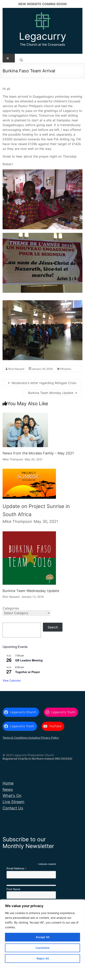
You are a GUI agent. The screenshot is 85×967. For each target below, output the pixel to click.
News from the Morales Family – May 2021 (38, 453)
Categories (11, 608)
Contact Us (13, 808)
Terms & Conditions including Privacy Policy (31, 737)
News (8, 789)
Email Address (17, 868)
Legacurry (42, 36)
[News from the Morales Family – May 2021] (25, 416)
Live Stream (13, 801)
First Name (13, 889)
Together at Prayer (27, 672)
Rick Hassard (16, 368)
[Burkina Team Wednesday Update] (29, 534)
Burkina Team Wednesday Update (31, 591)
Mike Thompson (13, 459)
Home (8, 783)
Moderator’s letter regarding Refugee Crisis (42, 383)
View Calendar (12, 680)
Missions (65, 368)
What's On (12, 795)
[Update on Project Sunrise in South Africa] (29, 473)
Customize (42, 947)
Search (53, 627)
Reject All (43, 958)
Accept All (42, 937)
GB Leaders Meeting (29, 660)
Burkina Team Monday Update (52, 393)
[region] (42, 933)
